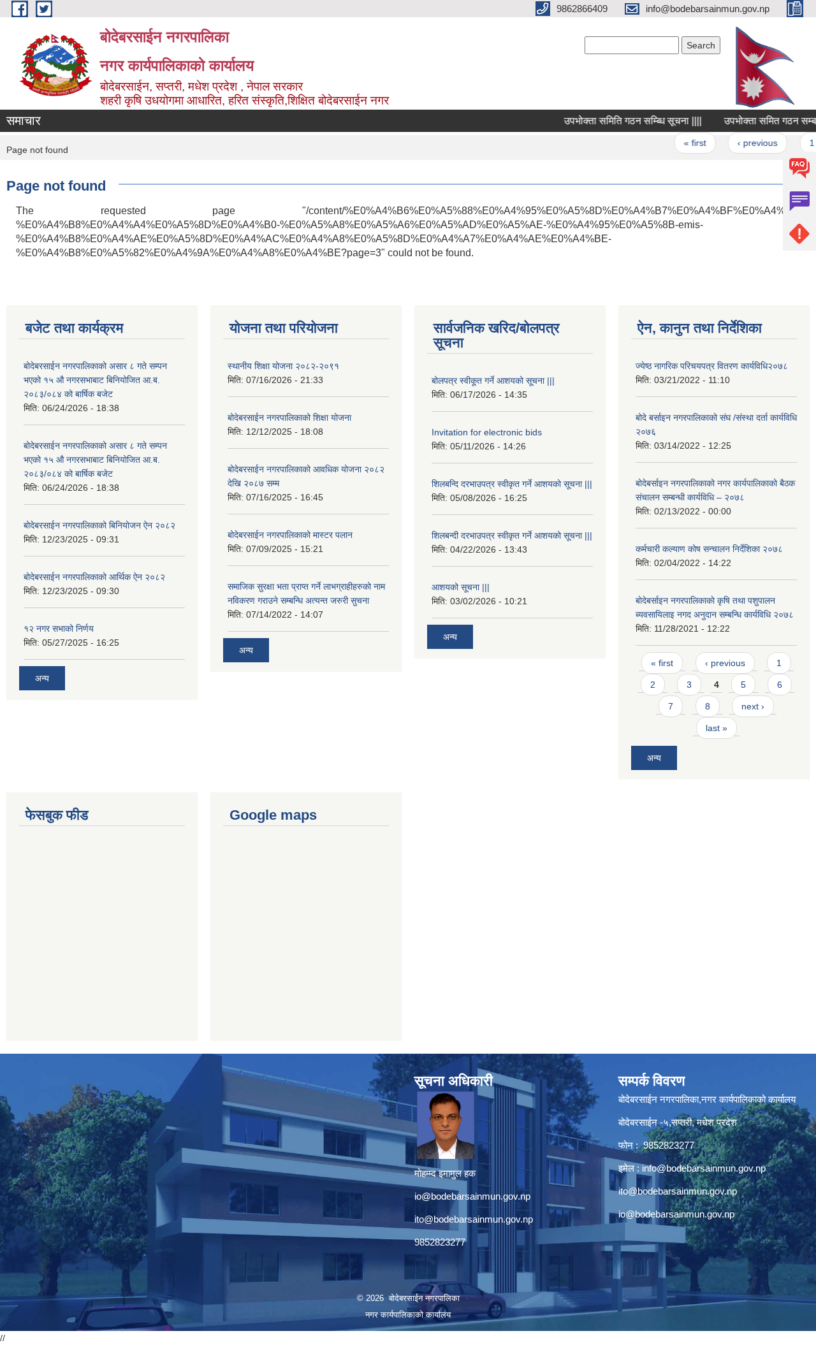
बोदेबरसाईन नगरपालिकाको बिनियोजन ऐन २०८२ (99, 525)
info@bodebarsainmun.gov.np (704, 1168)
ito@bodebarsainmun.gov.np (473, 1219)
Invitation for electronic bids (487, 432)
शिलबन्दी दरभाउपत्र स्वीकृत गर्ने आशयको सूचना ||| (512, 535)
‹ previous (742, 143)
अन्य (42, 678)
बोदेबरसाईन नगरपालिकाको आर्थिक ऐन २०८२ (94, 577)
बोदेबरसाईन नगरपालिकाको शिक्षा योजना (289, 417)
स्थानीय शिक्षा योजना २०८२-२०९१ (283, 366)
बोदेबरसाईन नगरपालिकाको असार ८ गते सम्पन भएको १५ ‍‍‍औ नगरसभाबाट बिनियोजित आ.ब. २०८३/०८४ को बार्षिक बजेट (95, 380)
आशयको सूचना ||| (461, 587)
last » (716, 728)
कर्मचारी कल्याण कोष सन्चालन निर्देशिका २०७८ (709, 549)
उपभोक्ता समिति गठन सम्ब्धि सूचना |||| (616, 120)
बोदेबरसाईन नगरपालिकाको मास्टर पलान (290, 535)
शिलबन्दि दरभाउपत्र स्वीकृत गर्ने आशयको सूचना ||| (512, 484)
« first (678, 143)
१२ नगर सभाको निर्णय (59, 628)
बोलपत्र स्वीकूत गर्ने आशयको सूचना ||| (493, 380)
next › (752, 706)
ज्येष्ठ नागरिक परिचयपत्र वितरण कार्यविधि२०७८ (712, 366)
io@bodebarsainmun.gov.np (472, 1196)
